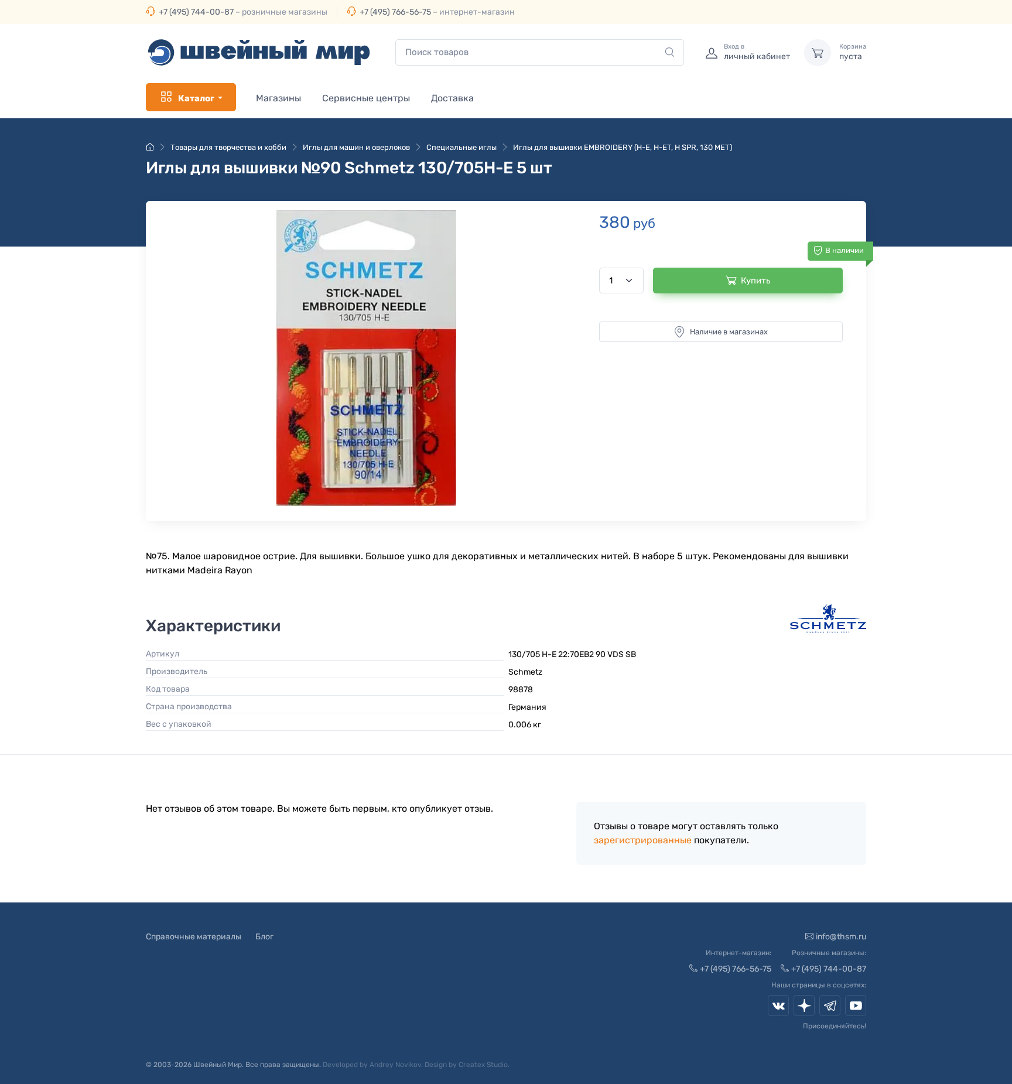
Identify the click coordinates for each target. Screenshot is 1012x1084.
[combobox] (539, 52)
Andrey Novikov (395, 1065)
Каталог (196, 98)
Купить (756, 280)
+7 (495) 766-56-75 (395, 12)
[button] (366, 358)
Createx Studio (483, 1065)
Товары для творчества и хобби (228, 147)
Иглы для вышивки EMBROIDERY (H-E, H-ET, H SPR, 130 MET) (622, 147)
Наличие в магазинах (729, 331)
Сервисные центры (366, 98)
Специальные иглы (461, 147)
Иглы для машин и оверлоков (356, 147)
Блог (264, 937)
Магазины (278, 98)
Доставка (452, 98)
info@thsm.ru (841, 937)
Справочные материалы (193, 937)
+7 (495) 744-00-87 (196, 12)
